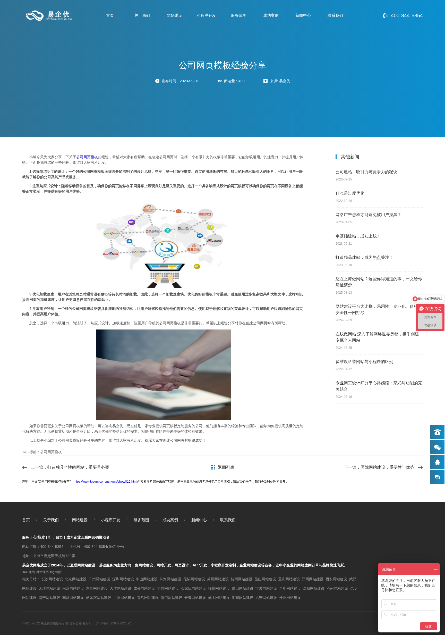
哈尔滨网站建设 (98, 598)
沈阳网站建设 (313, 588)
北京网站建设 (76, 579)
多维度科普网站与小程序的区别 (364, 361)
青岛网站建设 (148, 598)
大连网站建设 (120, 588)
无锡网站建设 (194, 579)
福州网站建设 (219, 588)
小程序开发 (206, 15)
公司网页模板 (87, 157)
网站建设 (174, 15)
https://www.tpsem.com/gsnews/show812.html (105, 481)
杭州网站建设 (241, 579)
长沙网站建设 (52, 579)
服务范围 (238, 15)
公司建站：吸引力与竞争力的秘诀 (366, 172)
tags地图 (56, 572)
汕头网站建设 (219, 598)
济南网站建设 (337, 588)
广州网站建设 (99, 579)
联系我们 (335, 15)
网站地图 (42, 572)
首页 (110, 15)
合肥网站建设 (290, 588)
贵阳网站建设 (124, 598)
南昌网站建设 (73, 598)
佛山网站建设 (242, 588)
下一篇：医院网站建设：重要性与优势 (379, 467)
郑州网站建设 (312, 579)
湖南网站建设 (242, 598)
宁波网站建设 (266, 588)
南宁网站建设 (49, 598)
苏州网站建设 (218, 579)
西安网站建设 (336, 579)
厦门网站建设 (171, 598)
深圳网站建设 (123, 579)
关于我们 (142, 15)
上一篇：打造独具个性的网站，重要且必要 (70, 467)
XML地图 (28, 572)
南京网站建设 (73, 588)
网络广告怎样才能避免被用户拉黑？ (368, 214)
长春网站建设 (195, 598)
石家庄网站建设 (193, 588)
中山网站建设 (147, 579)
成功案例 (271, 15)
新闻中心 (303, 15)
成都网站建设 (144, 588)
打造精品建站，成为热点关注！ (364, 257)
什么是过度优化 (350, 193)
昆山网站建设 (265, 579)
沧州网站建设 (290, 598)
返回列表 (226, 467)
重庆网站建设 (289, 579)
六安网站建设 (266, 598)
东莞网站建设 (97, 588)
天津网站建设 (49, 588)
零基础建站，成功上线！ (358, 236)
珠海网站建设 (170, 579)
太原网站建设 (168, 588)
